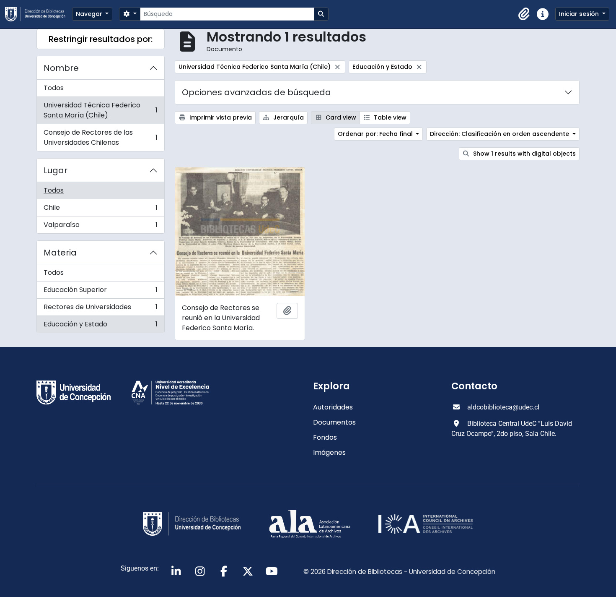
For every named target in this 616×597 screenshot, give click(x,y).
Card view (340, 117)
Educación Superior (100, 292)
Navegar (90, 14)
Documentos (334, 422)
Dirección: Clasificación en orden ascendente (500, 134)
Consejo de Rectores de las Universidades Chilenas (100, 137)
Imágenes (329, 452)
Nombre (61, 68)
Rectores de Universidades (100, 309)
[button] (524, 14)
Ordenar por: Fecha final (376, 134)
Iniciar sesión (579, 14)
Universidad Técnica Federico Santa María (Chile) (100, 110)
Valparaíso (100, 226)
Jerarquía (288, 117)
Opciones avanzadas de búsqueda (256, 92)
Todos (54, 88)
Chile (100, 209)
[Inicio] (38, 14)
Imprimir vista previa (220, 117)
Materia (60, 252)
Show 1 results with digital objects (523, 153)
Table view (389, 117)
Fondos (325, 437)
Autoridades (333, 407)
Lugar (55, 170)
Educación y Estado (100, 326)
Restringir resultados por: (101, 39)
